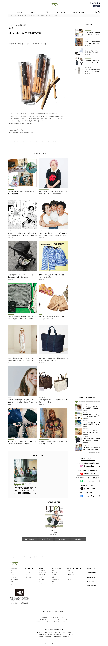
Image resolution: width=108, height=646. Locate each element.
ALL (9, 15)
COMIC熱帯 (49, 634)
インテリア (20, 15)
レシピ (14, 15)
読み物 (69, 579)
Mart (56, 632)
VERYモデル (70, 576)
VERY (46, 632)
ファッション (19, 12)
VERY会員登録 (91, 585)
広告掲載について (39, 621)
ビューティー (34, 12)
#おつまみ (38, 142)
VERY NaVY (91, 581)
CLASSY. (41, 632)
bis (64, 632)
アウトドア (27, 15)
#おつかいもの (18, 142)
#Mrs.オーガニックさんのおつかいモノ (52, 142)
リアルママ (41, 583)
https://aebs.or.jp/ (25, 603)
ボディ (26, 576)
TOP (9, 557)
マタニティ (13, 583)
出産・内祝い (42, 574)
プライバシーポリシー (55, 619)
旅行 (34, 15)
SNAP (12, 581)
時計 (12, 584)
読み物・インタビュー (79, 12)
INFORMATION (63, 617)
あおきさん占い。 (92, 568)
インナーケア (28, 577)
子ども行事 (41, 579)
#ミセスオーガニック (28, 142)
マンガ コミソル (65, 634)
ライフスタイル (61, 12)
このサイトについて (44, 619)
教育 (40, 581)
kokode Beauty (48, 636)
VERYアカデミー (71, 574)
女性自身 (34, 634)
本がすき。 (73, 634)
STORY (50, 632)
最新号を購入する (29, 539)
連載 (69, 570)
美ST (60, 632)
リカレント (70, 577)
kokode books (57, 636)
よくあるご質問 (48, 621)
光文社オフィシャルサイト (66, 621)
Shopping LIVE (91, 577)
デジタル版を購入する (45, 539)
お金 (52, 15)
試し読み (61, 539)
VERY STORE (91, 573)
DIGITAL (50, 617)
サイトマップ (65, 619)
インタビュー (70, 572)
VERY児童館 (42, 570)
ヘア (26, 574)
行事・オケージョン (15, 579)
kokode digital (66, 636)
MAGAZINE (44, 617)
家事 (38, 15)
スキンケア (27, 572)
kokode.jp (41, 636)
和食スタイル (70, 632)
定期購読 (77, 539)
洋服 (12, 576)
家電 (56, 15)
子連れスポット (42, 572)
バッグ (12, 572)
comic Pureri (56, 634)
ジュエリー (13, 574)
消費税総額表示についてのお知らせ (54, 611)
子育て (47, 12)
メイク (26, 570)
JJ (35, 632)
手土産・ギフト (44, 15)
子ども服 (41, 576)
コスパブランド (14, 577)
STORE (56, 617)
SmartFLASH (41, 634)
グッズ (40, 577)
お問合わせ (56, 621)
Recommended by (61, 448)
